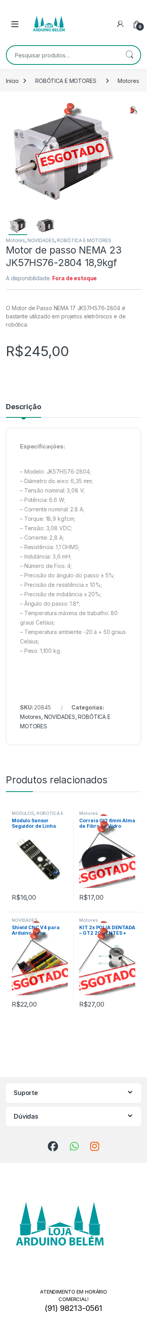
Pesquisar (129, 55)
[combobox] (62, 55)
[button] (134, 109)
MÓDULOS (23, 813)
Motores (128, 80)
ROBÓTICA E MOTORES (65, 80)
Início (12, 80)
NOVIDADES (41, 240)
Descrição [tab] (23, 407)
